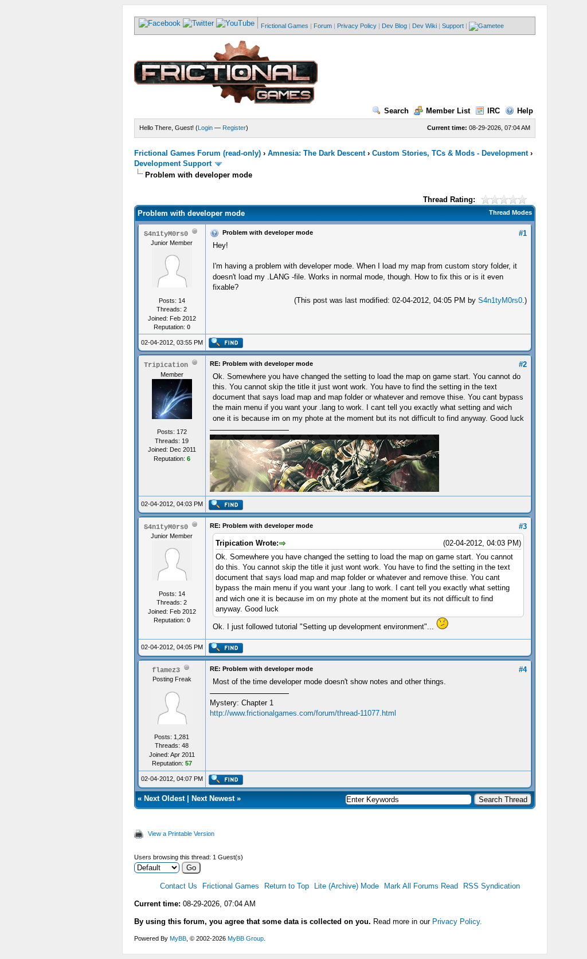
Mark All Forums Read (421, 886)
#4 (523, 669)
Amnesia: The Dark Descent (316, 153)
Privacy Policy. (457, 921)
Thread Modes (510, 212)
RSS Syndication (491, 886)
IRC (493, 110)
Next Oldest (164, 798)
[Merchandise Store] (486, 25)
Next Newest (212, 798)
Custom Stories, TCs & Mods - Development (450, 153)
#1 (523, 233)
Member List (448, 110)
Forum (323, 25)
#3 (523, 526)
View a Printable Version (181, 833)
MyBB (178, 938)
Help (525, 110)
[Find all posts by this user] (225, 345)
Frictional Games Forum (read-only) (197, 153)
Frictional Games (284, 25)
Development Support (173, 163)
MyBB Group (246, 938)
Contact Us (178, 886)
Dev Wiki (424, 25)
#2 (523, 364)
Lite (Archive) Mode (346, 886)
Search (396, 110)
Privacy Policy (357, 25)
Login (205, 127)
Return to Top (286, 886)
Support (453, 25)
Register (234, 127)
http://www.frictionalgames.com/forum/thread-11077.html (303, 713)
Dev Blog (394, 25)
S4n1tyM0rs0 (500, 300)
